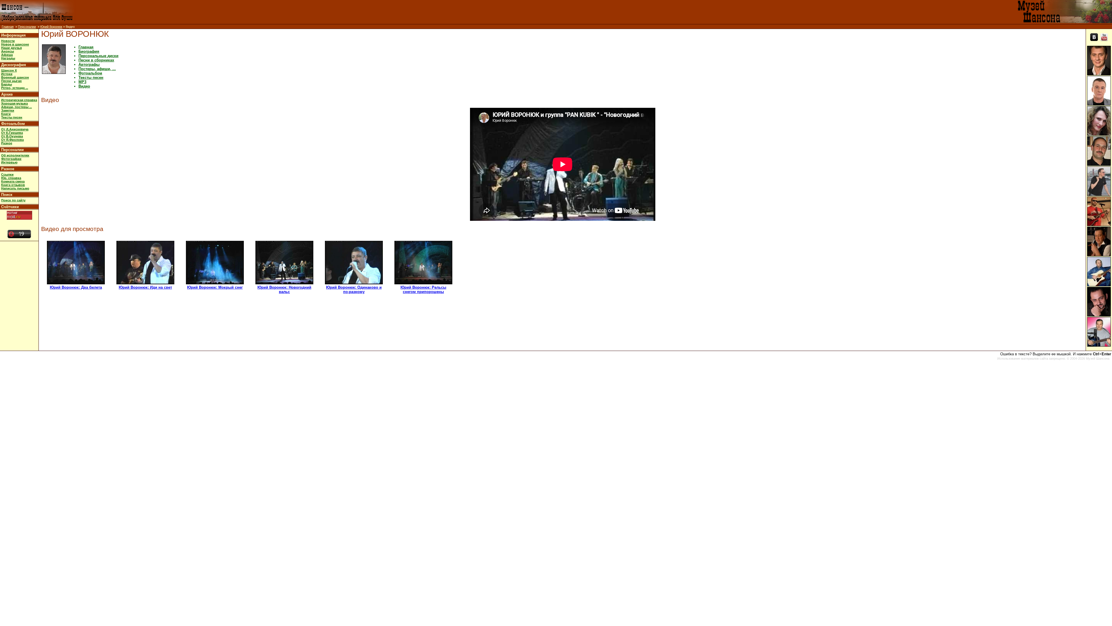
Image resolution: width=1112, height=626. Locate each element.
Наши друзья (11, 48)
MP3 (82, 82)
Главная (8, 26)
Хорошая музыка (14, 103)
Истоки (6, 74)
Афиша (7, 55)
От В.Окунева (12, 136)
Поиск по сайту (13, 200)
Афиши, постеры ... (16, 107)
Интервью (9, 162)
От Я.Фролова (12, 139)
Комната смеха (13, 181)
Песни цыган (11, 81)
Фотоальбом (13, 123)
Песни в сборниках (96, 60)
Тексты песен (11, 117)
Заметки (7, 110)
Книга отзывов (13, 185)
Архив (7, 94)
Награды (8, 58)
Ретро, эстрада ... (14, 88)
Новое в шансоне (15, 44)
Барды (6, 84)
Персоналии (27, 26)
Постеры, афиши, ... (97, 69)
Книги (6, 114)
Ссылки (7, 174)
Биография (88, 51)
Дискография (13, 65)
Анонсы (7, 51)
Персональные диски (98, 56)
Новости (8, 41)
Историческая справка (19, 100)
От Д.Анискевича (14, 129)
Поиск (7, 194)
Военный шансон (15, 77)
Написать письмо (15, 188)
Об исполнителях (15, 155)
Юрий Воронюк (51, 26)
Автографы (89, 64)
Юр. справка (11, 178)
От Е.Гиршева (12, 132)
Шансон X (9, 70)
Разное (6, 143)
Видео (84, 86)
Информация (13, 35)
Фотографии (11, 159)
